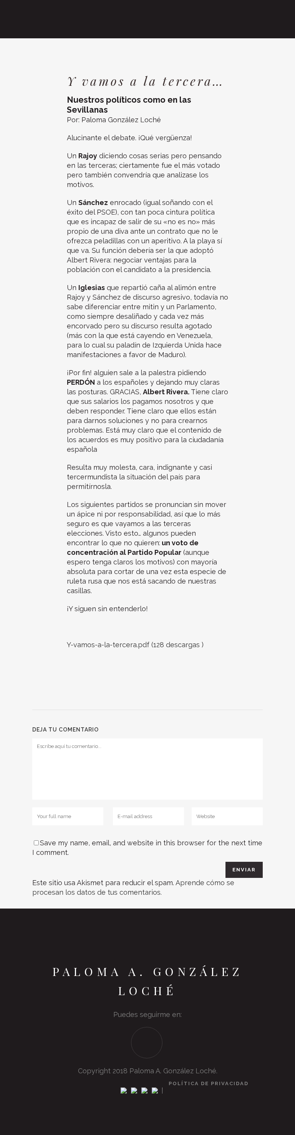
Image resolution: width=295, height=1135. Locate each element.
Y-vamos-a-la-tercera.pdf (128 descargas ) (135, 645)
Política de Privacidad (209, 1083)
